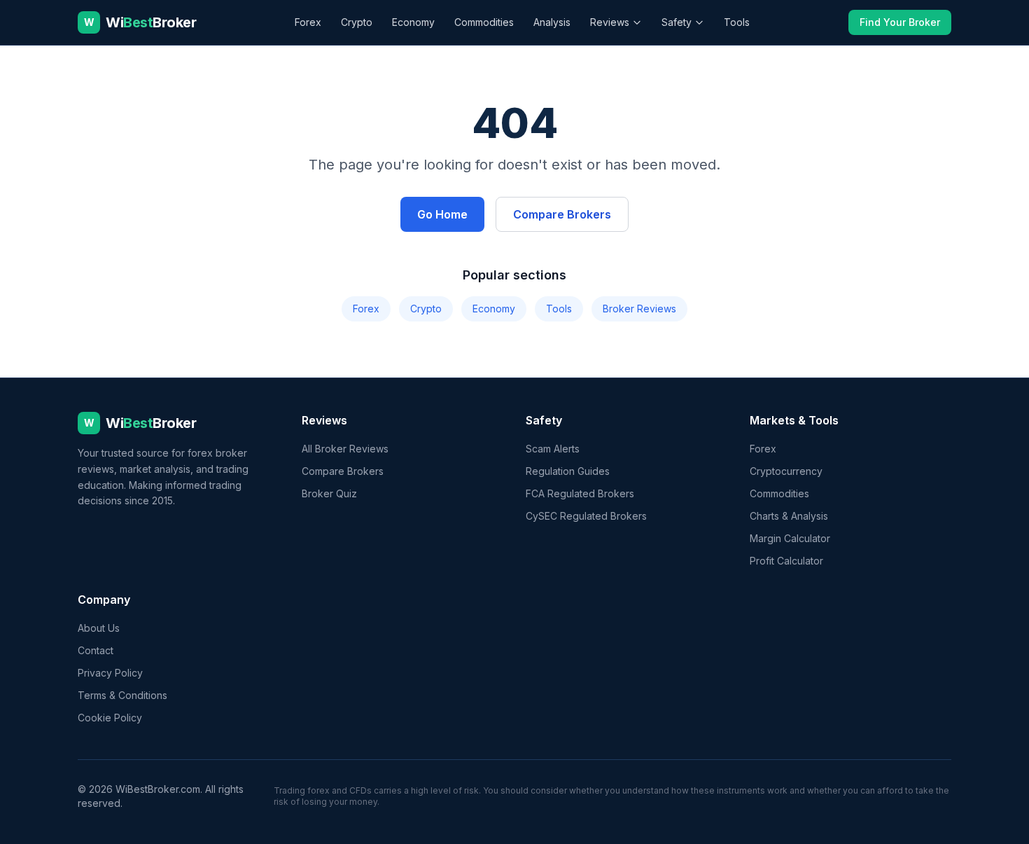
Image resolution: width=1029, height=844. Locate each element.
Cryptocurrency (786, 471)
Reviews (609, 22)
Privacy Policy (110, 673)
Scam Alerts (553, 449)
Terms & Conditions (122, 695)
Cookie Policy (110, 718)
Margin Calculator (790, 538)
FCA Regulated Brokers (580, 493)
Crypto (356, 22)
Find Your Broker (900, 22)
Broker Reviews (639, 308)
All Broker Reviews (345, 449)
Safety (677, 22)
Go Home (442, 214)
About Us (99, 628)
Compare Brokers (562, 214)
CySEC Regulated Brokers (586, 516)
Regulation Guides (568, 471)
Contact (95, 650)
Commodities (484, 22)
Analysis (551, 22)
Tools (737, 22)
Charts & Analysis (789, 516)
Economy (413, 22)
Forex (308, 22)
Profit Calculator (786, 561)
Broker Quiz (329, 493)
